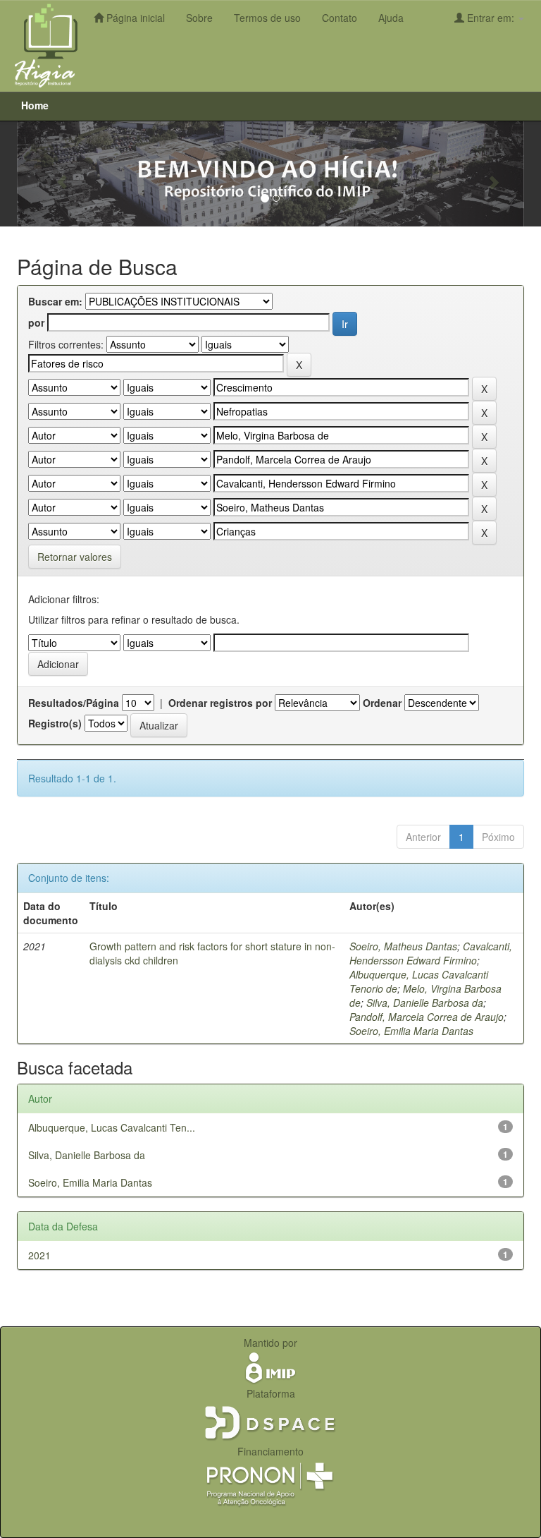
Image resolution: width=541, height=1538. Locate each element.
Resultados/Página (73, 703)
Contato (339, 18)
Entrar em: (490, 18)
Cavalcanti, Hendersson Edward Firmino (430, 953)
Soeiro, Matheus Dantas (403, 946)
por (36, 322)
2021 (39, 1255)
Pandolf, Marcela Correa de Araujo (426, 1017)
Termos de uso (267, 18)
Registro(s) (55, 723)
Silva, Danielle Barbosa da (424, 1002)
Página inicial (134, 18)
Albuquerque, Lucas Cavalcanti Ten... (111, 1127)
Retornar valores (74, 557)
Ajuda (391, 18)
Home (35, 105)
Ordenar (382, 703)
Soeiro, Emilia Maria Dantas (411, 1031)
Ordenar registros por (220, 703)
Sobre (199, 18)
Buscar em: (55, 301)
